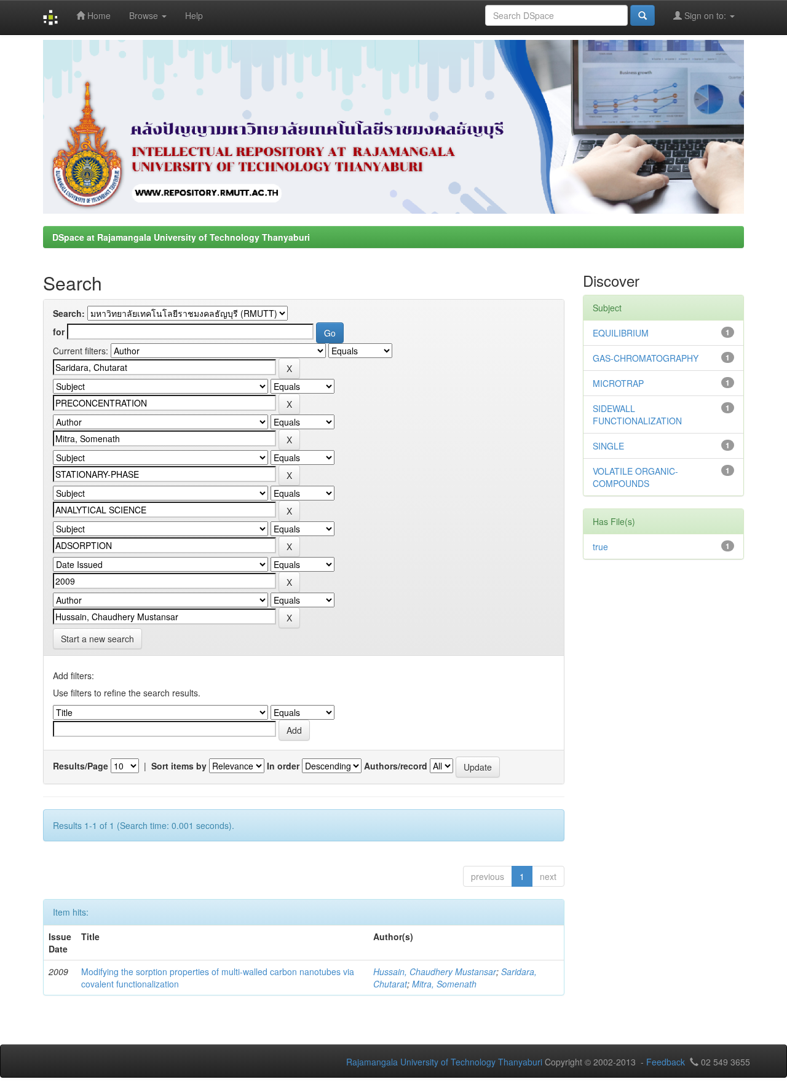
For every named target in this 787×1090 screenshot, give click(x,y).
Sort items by (179, 766)
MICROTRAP (618, 383)
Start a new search (97, 639)
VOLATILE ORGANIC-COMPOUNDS (635, 477)
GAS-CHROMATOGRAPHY (645, 358)
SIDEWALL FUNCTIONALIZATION (637, 414)
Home (98, 15)
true (600, 546)
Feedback (665, 1062)
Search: (69, 313)
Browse (144, 15)
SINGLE (608, 446)
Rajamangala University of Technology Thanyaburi (444, 1062)
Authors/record (395, 766)
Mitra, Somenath (444, 984)
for (59, 331)
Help (194, 15)
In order (283, 766)
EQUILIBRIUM (621, 333)
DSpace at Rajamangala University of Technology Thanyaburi (181, 237)
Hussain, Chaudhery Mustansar (434, 971)
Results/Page (80, 766)
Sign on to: (705, 15)
